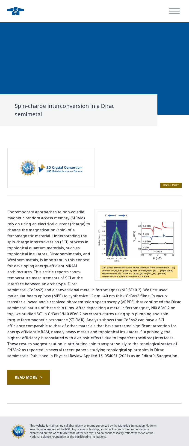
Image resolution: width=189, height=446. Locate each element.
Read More (28, 377)
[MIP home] (15, 11)
